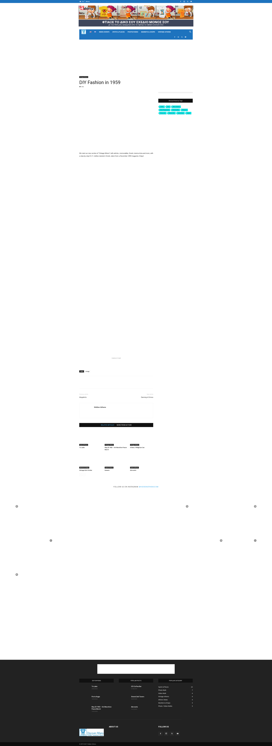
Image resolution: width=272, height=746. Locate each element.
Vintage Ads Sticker (85, 470)
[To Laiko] (90, 438)
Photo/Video (133, 32)
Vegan (188, 113)
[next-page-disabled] (84, 474)
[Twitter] (187, 1)
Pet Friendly (176, 109)
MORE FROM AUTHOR (124, 425)
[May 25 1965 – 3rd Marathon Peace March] (116, 438)
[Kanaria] (116, 461)
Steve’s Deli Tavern (137, 697)
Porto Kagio (96, 697)
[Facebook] (180, 1)
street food (180, 113)
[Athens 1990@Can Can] (141, 438)
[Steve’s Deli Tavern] (124, 699)
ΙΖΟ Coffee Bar (136, 686)
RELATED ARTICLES (107, 425)
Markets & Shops (148, 32)
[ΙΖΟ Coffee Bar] (124, 689)
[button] (190, 32)
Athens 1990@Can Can (137, 447)
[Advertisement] (136, 55)
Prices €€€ (171, 113)
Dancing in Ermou (147, 397)
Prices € (184, 109)
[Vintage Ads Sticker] (90, 461)
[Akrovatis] (141, 461)
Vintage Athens (164, 32)
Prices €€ (162, 113)
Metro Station (176, 106)
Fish (168, 106)
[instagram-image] (17, 506)
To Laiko (82, 447)
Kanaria (107, 470)
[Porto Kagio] (84, 699)
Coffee (162, 106)
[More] (119, 95)
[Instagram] (184, 1)
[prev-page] (80, 474)
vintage (87, 371)
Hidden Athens (100, 407)
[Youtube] (191, 1)
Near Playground (164, 109)
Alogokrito (83, 397)
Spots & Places (118, 32)
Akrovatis (133, 470)
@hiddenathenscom (149, 487)
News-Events (104, 32)
